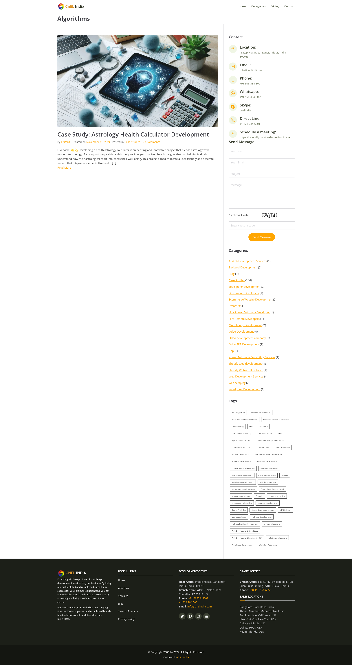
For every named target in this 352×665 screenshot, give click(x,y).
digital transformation (241, 440)
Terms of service (128, 611)
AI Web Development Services (247, 261)
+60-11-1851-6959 (260, 590)
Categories (258, 6)
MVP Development (268, 482)
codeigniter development (244, 286)
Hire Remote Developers (244, 318)
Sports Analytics (239, 510)
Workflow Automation (268, 545)
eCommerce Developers (244, 293)
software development (267, 503)
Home (242, 6)
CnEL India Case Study (241, 433)
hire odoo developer (269, 468)
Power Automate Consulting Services (252, 357)
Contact (289, 6)
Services (123, 596)
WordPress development (242, 545)
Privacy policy (126, 619)
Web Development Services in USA (247, 538)
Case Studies (132, 142)
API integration (238, 412)
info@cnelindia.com (199, 606)
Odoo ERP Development (244, 344)
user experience (239, 517)
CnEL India (183, 657)
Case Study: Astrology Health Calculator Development (133, 134)
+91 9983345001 (198, 598)
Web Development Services (246, 376)
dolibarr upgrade (282, 447)
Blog (231, 274)
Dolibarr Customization (242, 447)
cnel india (263, 426)
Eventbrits (235, 306)
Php (231, 351)
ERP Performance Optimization (268, 454)
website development (277, 538)
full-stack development (267, 461)
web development (272, 524)
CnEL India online (264, 433)
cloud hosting (237, 426)
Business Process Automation (276, 419)
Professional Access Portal (272, 489)
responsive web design (242, 503)
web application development (245, 524)
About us (123, 588)
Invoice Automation (266, 475)
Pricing (274, 6)
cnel (251, 426)
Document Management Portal (270, 440)
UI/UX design (285, 510)
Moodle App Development (245, 325)
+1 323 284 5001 (189, 602)
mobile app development (243, 482)
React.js (259, 496)
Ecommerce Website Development (250, 299)
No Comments (151, 142)
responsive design (277, 496)
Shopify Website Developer (246, 370)
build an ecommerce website (244, 419)
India (74, 6)
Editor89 (66, 142)
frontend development (241, 461)
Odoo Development (241, 331)
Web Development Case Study (245, 531)
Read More (64, 167)
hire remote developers (242, 475)
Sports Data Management (263, 510)
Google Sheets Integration (243, 468)
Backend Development (243, 267)
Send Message (262, 237)
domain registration (240, 454)
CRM (280, 433)
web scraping (237, 383)
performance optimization (243, 489)
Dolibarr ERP (263, 447)
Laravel (284, 475)
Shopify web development (245, 363)
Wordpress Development (244, 389)
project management (241, 496)
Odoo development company (247, 338)
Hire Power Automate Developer (249, 312)
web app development (261, 517)
